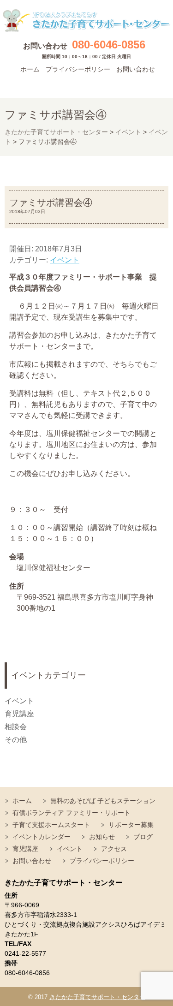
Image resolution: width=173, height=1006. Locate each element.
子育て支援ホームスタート (51, 824)
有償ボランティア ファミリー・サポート (71, 812)
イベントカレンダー (41, 836)
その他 (16, 740)
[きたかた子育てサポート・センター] (86, 20)
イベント (64, 260)
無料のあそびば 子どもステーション (102, 800)
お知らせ (102, 836)
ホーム (30, 69)
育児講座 (19, 714)
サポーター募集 (131, 824)
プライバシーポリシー (78, 69)
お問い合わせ (135, 69)
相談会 (16, 727)
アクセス (114, 848)
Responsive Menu (157, 84)
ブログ (143, 836)
